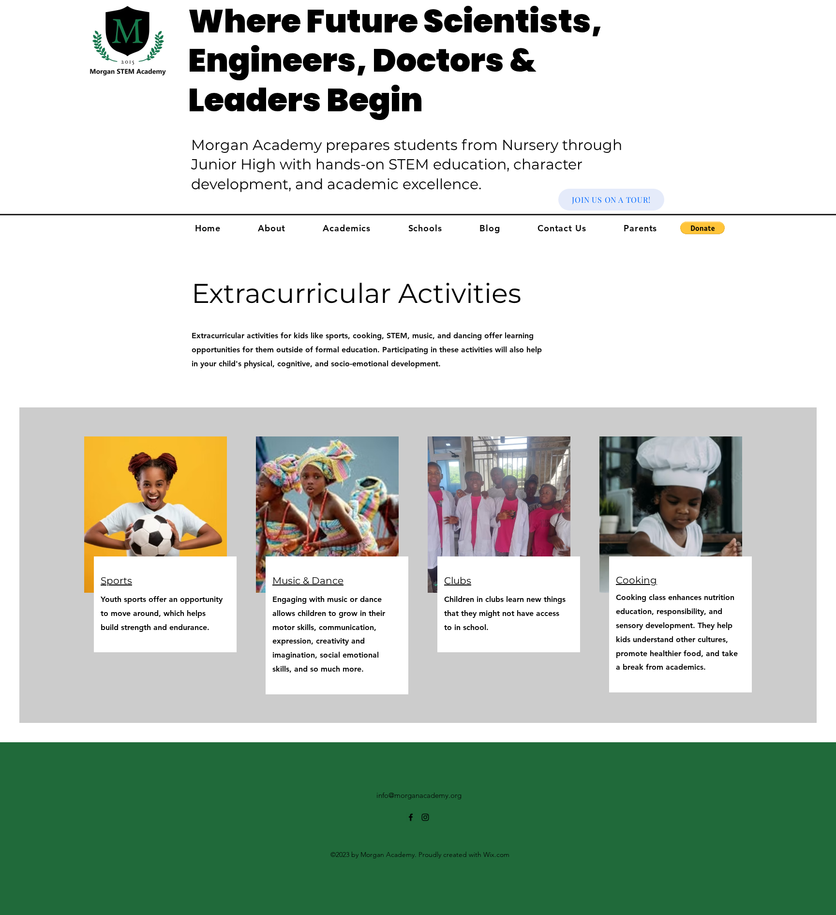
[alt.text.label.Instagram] (425, 817)
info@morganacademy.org (419, 795)
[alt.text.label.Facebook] (411, 817)
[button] (702, 228)
